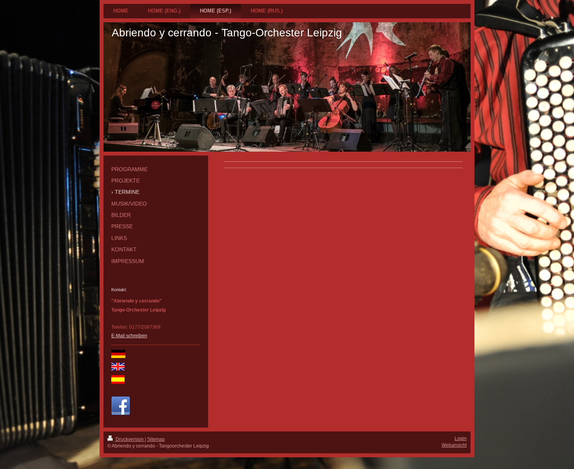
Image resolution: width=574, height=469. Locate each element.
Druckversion (129, 439)
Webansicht (454, 445)
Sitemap (156, 439)
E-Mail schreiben (129, 335)
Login (461, 438)
